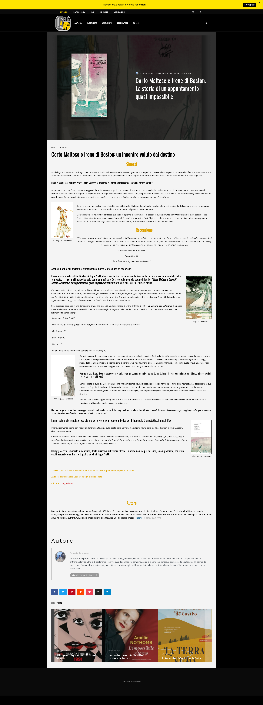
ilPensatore (122, 23)
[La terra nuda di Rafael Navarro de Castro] (185, 635)
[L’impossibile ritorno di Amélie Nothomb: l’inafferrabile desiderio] (131, 635)
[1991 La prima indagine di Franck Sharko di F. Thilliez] (78, 635)
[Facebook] (185, 12)
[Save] (89, 592)
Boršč (136, 23)
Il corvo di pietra (152, 517)
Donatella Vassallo (147, 73)
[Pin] (71, 592)
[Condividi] (54, 592)
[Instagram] (193, 12)
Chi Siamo (104, 12)
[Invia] (80, 592)
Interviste (92, 23)
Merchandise (119, 12)
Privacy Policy (78, 12)
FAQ (92, 12)
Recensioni (107, 23)
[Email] (98, 592)
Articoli (78, 23)
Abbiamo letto (162, 73)
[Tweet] (63, 592)
